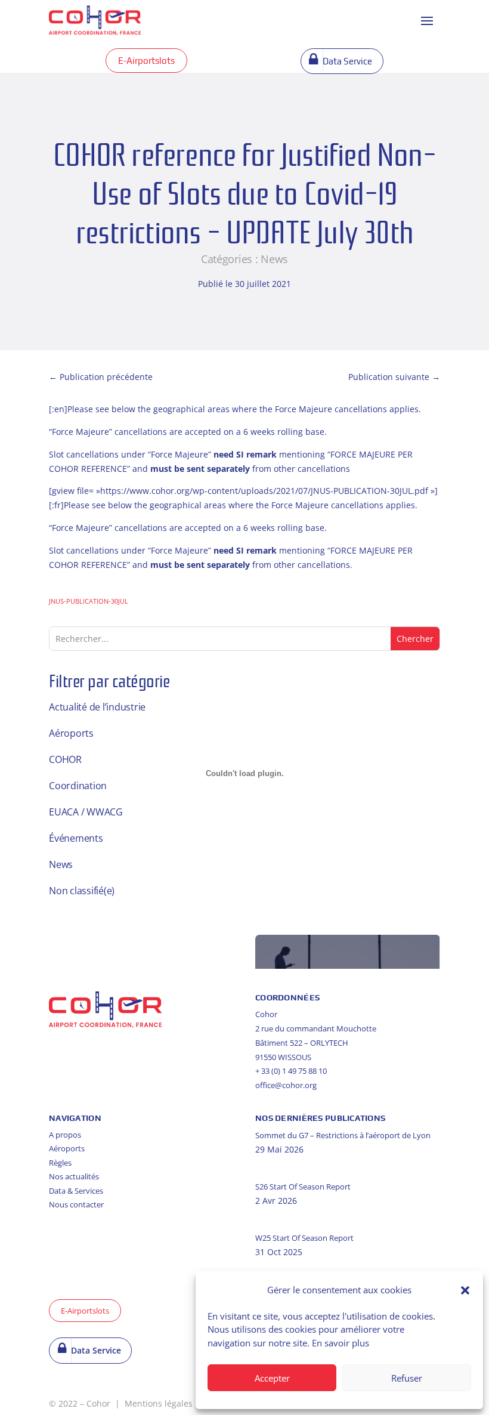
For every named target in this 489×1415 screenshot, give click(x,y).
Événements (76, 838)
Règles (60, 1162)
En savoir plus (340, 1343)
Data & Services (76, 1190)
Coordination (78, 785)
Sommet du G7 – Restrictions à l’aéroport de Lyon (343, 1135)
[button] (465, 1290)
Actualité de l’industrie (97, 706)
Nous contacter (76, 1204)
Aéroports (71, 733)
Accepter (272, 1378)
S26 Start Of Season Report (303, 1186)
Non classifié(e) (81, 890)
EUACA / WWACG (86, 811)
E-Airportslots (146, 60)
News (274, 259)
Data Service (347, 61)
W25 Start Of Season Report (304, 1237)
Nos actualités (74, 1176)
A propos (65, 1134)
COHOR (65, 759)
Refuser (406, 1378)
